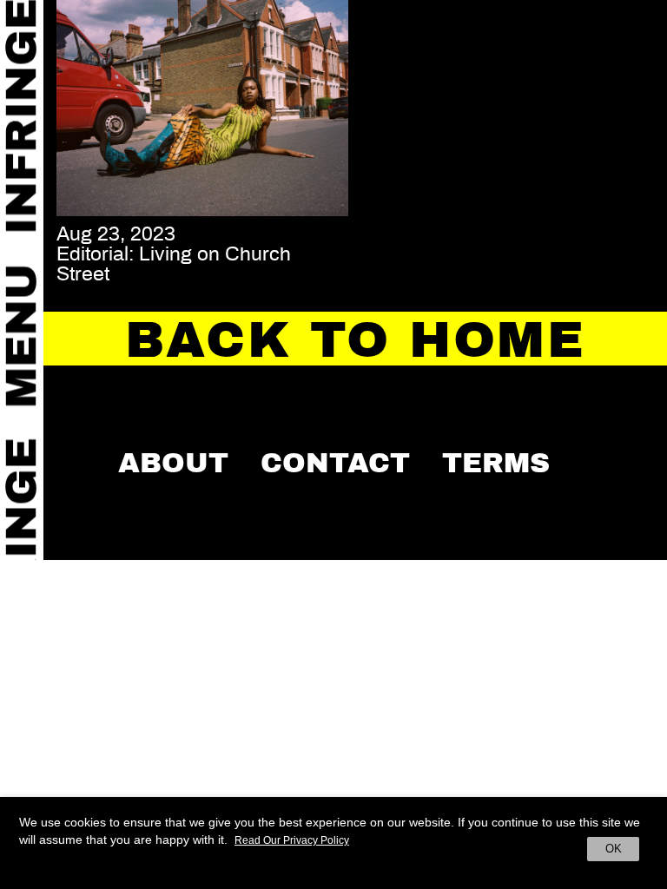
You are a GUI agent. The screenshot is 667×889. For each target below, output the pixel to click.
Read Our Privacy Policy (291, 840)
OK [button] (613, 848)
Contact (335, 462)
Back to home (355, 340)
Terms (496, 462)
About (173, 462)
